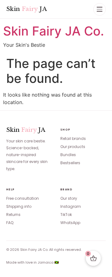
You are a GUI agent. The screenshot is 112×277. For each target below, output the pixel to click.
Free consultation (22, 198)
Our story (68, 198)
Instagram (70, 206)
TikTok (66, 214)
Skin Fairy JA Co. (53, 31)
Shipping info (18, 206)
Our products (72, 146)
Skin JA (26, 8)
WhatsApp (70, 222)
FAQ (9, 222)
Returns (13, 214)
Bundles (68, 154)
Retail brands (73, 138)
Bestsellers (70, 162)
